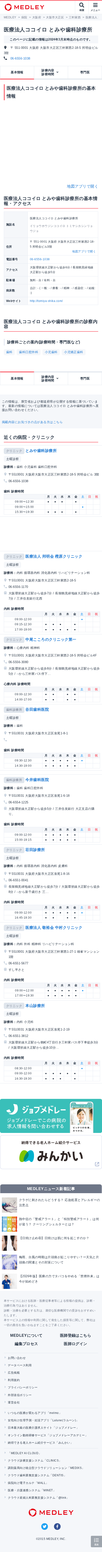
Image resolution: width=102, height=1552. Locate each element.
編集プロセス (26, 1344)
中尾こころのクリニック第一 (50, 639)
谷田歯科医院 (37, 709)
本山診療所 (35, 1006)
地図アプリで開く (82, 186)
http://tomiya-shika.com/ (46, 301)
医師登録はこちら (75, 1335)
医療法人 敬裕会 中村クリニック (53, 928)
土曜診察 (12, 459)
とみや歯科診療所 (41, 451)
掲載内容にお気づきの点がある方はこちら (32, 422)
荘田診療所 (35, 850)
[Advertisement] (52, 534)
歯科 (9, 352)
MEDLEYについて (26, 1335)
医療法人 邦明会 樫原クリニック (53, 556)
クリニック (14, 451)
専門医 (85, 72)
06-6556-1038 (20, 58)
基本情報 (17, 72)
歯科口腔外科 (28, 352)
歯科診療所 (14, 709)
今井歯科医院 (37, 780)
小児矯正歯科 (73, 352)
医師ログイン (75, 1344)
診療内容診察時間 (48, 72)
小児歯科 (51, 352)
